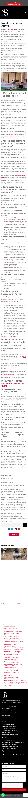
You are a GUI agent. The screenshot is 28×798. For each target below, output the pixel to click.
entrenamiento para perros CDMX (12, 651)
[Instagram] (15, 2)
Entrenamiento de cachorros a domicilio (14, 648)
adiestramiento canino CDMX (11, 628)
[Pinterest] (3, 757)
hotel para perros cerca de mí (11, 669)
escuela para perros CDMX (11, 654)
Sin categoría (7, 685)
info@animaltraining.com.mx (8, 374)
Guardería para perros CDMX (11, 662)
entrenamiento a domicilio (10, 644)
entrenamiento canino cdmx (11, 646)
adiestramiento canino (9, 626)
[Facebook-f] (10, 2)
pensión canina (8, 675)
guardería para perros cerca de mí (13, 664)
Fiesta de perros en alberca (11, 656)
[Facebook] (9, 529)
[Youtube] (18, 2)
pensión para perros (13, 134)
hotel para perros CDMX (10, 667)
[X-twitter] (12, 2)
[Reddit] (20, 754)
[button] (25, 13)
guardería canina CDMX (10, 659)
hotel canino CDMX (9, 665)
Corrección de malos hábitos (11, 638)
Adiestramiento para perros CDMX (13, 631)
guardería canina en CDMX (11, 661)
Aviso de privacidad (6, 715)
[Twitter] (12, 529)
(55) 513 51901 (10, 376)
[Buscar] (25, 525)
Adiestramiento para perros (11, 630)
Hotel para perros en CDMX (11, 670)
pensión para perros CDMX (11, 677)
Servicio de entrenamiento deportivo (13, 683)
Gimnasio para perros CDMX (11, 657)
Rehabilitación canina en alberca (12, 679)
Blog (5, 635)
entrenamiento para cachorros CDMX (13, 649)
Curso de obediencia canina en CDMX (14, 643)
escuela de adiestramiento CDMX (12, 652)
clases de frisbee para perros (11, 636)
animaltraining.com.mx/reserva (8, 336)
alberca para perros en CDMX (11, 633)
